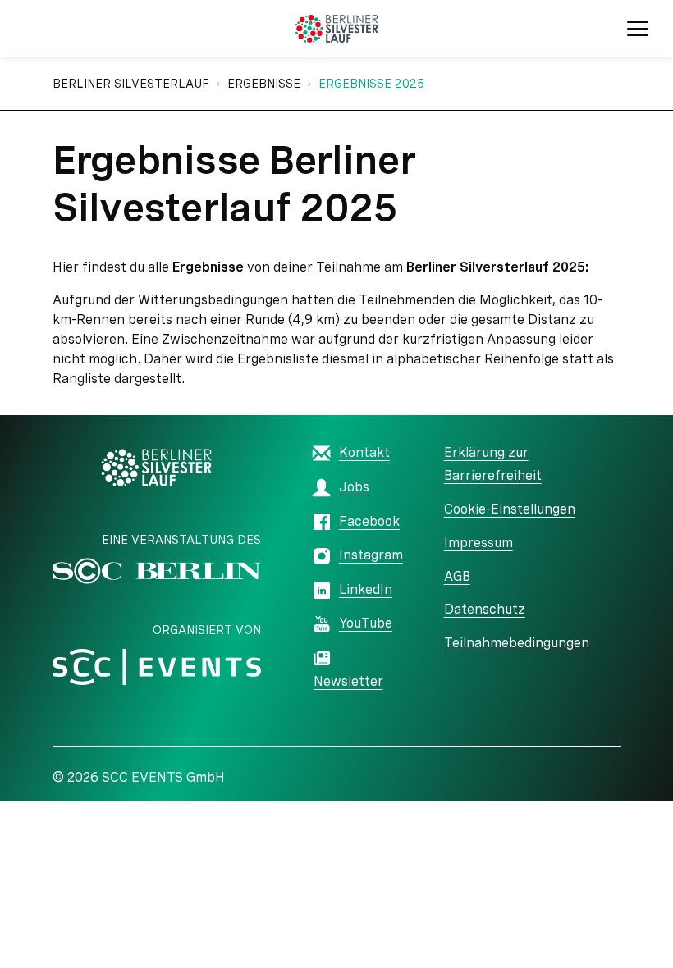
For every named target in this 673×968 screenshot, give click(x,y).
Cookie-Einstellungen (509, 509)
